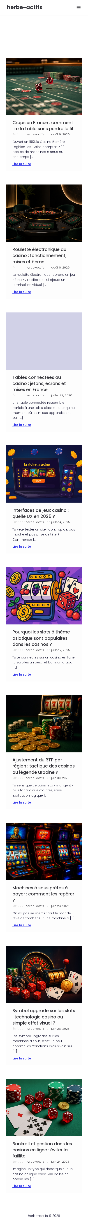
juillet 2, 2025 (60, 650)
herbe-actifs (34, 134)
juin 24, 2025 (60, 1161)
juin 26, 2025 (60, 1029)
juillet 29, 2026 (61, 395)
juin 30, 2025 (60, 778)
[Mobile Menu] (78, 7)
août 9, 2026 (60, 134)
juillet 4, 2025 (60, 522)
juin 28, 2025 (60, 906)
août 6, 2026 (60, 267)
